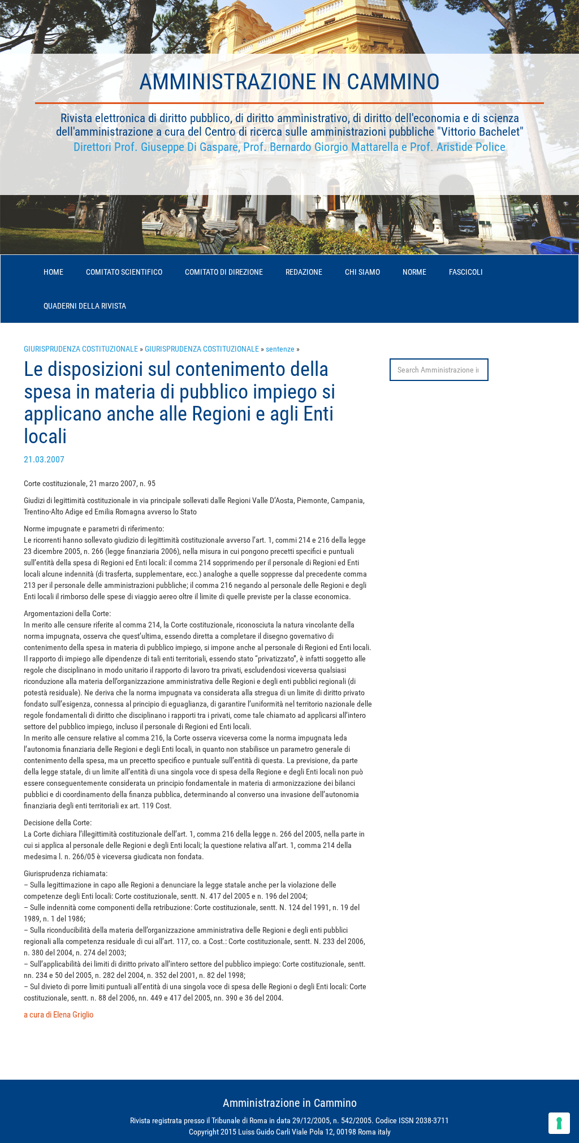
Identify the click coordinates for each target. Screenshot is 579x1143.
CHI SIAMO (362, 271)
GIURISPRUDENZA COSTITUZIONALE (81, 348)
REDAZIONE (304, 271)
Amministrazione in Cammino (289, 81)
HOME (53, 271)
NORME (414, 271)
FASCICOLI (466, 271)
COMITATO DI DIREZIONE (224, 271)
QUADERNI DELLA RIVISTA (85, 305)
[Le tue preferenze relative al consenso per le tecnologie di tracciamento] (559, 1123)
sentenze (280, 348)
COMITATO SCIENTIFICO (124, 271)
